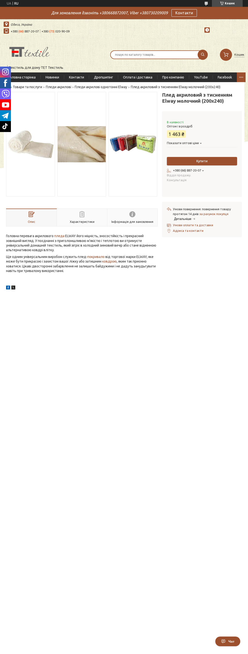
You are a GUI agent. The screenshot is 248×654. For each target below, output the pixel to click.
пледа (59, 236)
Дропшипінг (103, 77)
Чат (231, 641)
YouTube (201, 77)
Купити (202, 161)
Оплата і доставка (137, 77)
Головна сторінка (22, 77)
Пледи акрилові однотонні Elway (101, 87)
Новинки (52, 77)
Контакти (184, 13)
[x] (13, 288)
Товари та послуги (27, 87)
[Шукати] (203, 55)
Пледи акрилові (58, 87)
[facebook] (8, 288)
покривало (96, 257)
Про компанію (173, 77)
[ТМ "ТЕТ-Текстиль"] (29, 51)
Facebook (225, 77)
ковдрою (109, 261)
